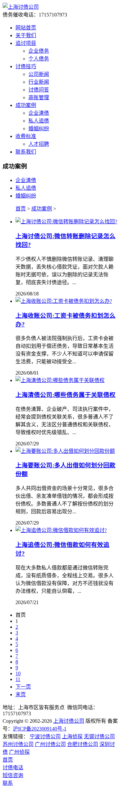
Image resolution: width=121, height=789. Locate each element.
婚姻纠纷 (38, 128)
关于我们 (25, 35)
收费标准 (25, 136)
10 (18, 673)
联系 (8, 783)
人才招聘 (38, 144)
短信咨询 (13, 775)
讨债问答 (38, 89)
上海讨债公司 (68, 721)
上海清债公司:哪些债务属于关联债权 (65, 394)
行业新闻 (38, 82)
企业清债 (38, 113)
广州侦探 (19, 752)
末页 (20, 694)
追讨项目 (25, 43)
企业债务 (38, 51)
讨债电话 (13, 767)
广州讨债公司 (50, 744)
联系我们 (25, 152)
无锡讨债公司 (99, 736)
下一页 (23, 686)
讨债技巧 (25, 66)
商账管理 (38, 97)
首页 (20, 208)
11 (17, 679)
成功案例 (25, 105)
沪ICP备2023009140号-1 (39, 728)
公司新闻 (38, 74)
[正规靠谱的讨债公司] (21, 7)
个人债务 (38, 58)
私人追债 (38, 120)
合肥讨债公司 (82, 744)
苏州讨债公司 (18, 744)
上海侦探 (72, 736)
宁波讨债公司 (45, 736)
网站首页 (25, 27)
